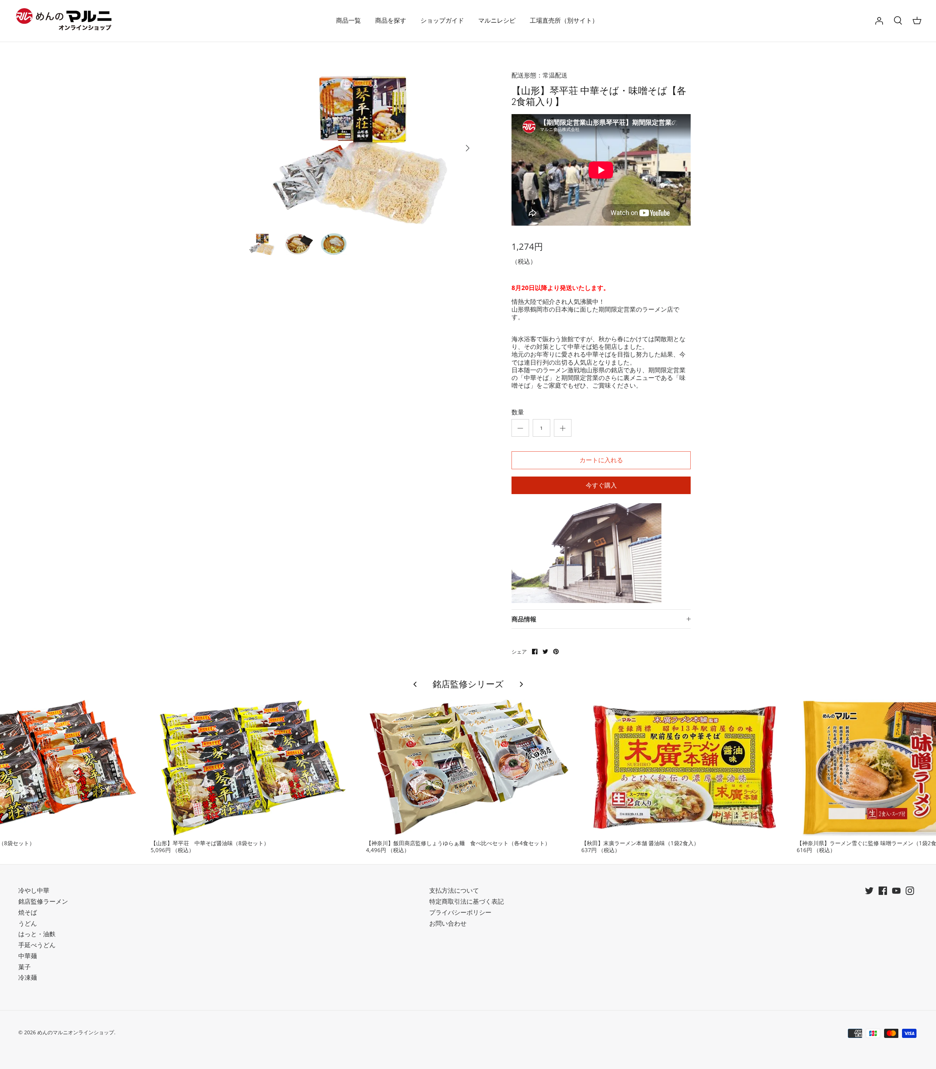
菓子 (24, 967)
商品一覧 (348, 21)
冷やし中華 (33, 890)
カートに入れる (601, 460)
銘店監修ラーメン (43, 901)
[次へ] (468, 148)
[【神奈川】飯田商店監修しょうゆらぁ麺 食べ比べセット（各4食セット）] (468, 768)
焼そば (27, 912)
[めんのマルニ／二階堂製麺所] (66, 20)
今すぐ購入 (601, 485)
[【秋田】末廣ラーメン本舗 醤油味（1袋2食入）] (683, 768)
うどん (27, 923)
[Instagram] (910, 891)
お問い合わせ (448, 923)
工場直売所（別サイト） (564, 21)
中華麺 (27, 956)
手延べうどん (37, 945)
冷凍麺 (27, 977)
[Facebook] (883, 891)
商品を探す (390, 21)
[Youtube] (896, 891)
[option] (360, 148)
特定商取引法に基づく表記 (466, 901)
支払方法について (454, 890)
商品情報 (524, 619)
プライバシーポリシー (460, 912)
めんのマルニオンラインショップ (75, 1032)
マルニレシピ (497, 21)
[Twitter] (869, 891)
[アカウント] (879, 20)
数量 (518, 412)
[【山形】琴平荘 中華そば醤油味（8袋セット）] (253, 768)
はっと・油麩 (37, 934)
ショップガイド (442, 21)
